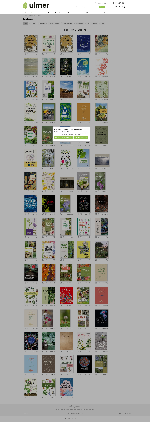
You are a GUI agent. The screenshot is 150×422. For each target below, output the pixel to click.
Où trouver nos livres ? (92, 13)
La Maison (69, 13)
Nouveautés (46, 13)
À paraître (58, 13)
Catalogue (34, 13)
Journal (79, 13)
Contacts (107, 13)
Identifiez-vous (102, 3)
